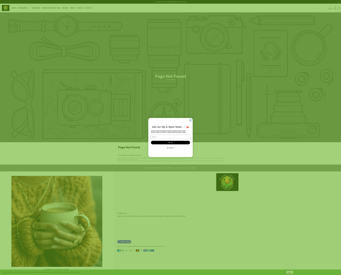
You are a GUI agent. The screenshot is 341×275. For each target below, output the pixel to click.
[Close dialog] (190, 120)
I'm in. (170, 142)
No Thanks (170, 148)
